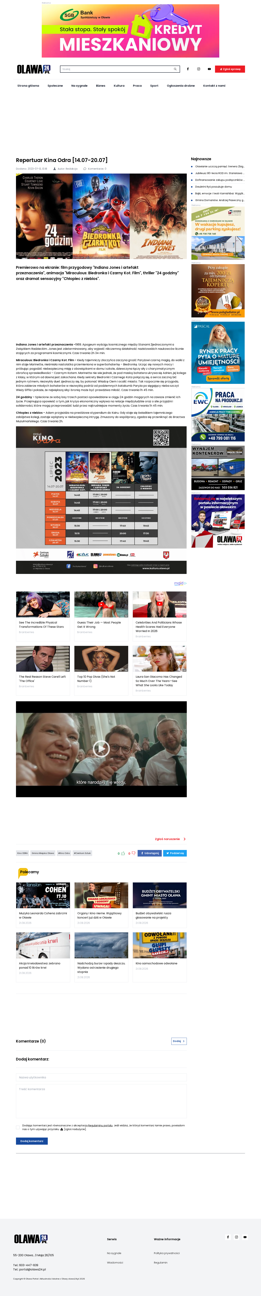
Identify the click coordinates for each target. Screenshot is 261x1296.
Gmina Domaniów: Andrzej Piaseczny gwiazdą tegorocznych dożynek (220, 200)
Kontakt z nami (214, 86)
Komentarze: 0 (96, 169)
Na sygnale (79, 86)
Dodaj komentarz (31, 1141)
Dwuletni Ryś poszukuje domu (213, 186)
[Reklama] (130, 31)
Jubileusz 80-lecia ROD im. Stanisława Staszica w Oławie (220, 173)
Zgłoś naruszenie (168, 839)
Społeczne (55, 86)
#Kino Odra (64, 853)
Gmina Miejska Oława (43, 853)
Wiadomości (115, 1262)
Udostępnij (151, 853)
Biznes (100, 86)
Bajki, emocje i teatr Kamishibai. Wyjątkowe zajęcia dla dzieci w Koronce (220, 193)
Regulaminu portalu (100, 1125)
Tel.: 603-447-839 (25, 1265)
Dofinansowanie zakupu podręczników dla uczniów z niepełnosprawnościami (220, 180)
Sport (154, 86)
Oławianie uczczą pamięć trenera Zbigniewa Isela (220, 166)
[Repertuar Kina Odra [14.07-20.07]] (101, 216)
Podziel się (177, 853)
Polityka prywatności (167, 1253)
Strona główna (28, 86)
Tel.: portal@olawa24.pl (29, 1269)
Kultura (119, 86)
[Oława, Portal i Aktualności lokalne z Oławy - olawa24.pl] (33, 69)
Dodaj (177, 1041)
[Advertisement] (130, 123)
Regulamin (160, 1262)
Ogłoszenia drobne (181, 86)
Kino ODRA (22, 853)
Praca (137, 86)
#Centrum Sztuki (82, 853)
